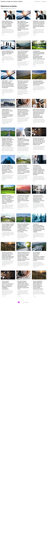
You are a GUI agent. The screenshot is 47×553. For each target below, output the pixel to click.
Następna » (26, 302)
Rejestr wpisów (37, 1)
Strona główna (43, 1)
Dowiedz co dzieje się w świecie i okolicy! (12, 1)
